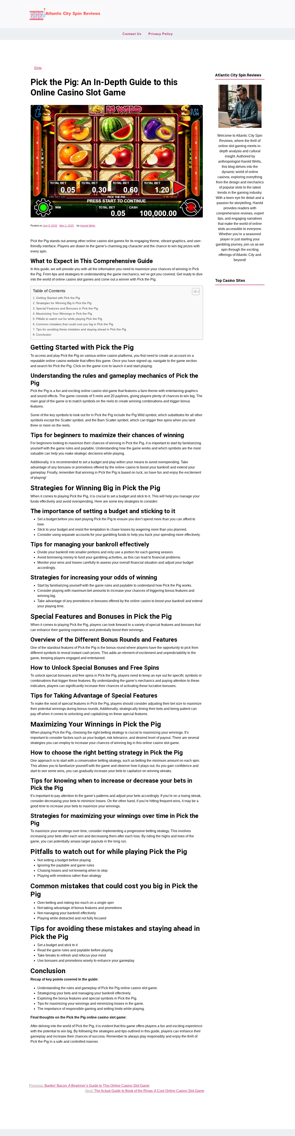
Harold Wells (87, 225)
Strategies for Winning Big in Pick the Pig (64, 303)
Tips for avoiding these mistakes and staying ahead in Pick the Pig (81, 329)
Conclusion (43, 334)
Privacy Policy (160, 34)
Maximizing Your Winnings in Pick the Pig (64, 313)
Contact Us (131, 34)
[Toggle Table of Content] (193, 291)
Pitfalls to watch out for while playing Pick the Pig (69, 318)
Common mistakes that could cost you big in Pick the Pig (74, 324)
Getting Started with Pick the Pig (58, 298)
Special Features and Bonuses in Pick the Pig (67, 308)
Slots (38, 68)
